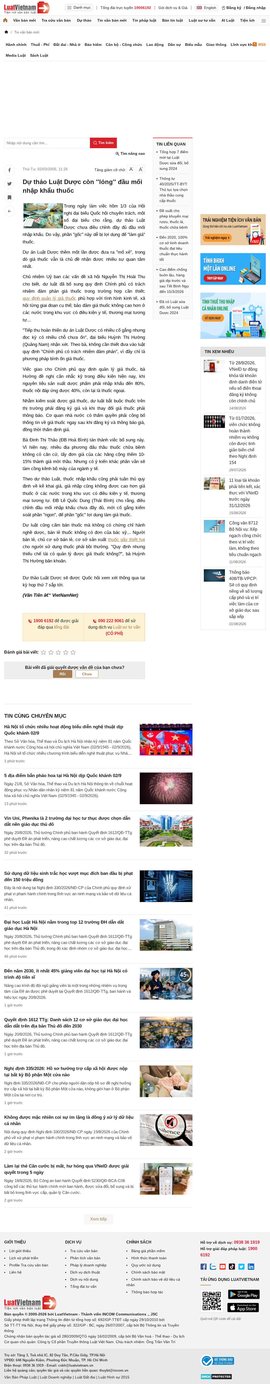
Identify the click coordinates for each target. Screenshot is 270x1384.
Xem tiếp (98, 1219)
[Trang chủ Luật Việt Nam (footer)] (30, 1308)
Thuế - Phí (40, 44)
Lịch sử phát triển (23, 1258)
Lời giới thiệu (20, 1251)
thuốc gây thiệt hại (126, 539)
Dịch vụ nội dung (84, 1279)
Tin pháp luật (144, 20)
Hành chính (16, 44)
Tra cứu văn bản (56, 20)
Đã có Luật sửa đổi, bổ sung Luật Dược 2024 (174, 307)
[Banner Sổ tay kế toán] (233, 337)
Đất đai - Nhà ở (67, 44)
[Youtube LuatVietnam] (222, 1267)
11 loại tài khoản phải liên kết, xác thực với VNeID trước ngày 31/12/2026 (245, 493)
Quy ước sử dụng (146, 1265)
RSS (262, 44)
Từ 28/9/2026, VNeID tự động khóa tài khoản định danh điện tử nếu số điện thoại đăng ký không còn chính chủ (245, 382)
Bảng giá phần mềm (148, 1251)
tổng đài (61, 627)
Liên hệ (15, 1272)
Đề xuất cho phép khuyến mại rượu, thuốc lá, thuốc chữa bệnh (174, 219)
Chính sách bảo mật (148, 1272)
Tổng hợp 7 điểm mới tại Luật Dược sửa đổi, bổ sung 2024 (174, 160)
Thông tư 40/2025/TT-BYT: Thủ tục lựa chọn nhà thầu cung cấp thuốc (174, 189)
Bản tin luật (172, 20)
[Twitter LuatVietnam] (241, 1267)
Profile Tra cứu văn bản (28, 1265)
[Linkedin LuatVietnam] (251, 1267)
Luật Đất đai (85, 1377)
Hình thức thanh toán (149, 1258)
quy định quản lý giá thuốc (49, 298)
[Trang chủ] (5, 20)
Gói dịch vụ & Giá (172, 8)
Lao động (155, 44)
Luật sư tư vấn (202, 20)
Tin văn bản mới (112, 20)
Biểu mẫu (193, 44)
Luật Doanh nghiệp (56, 1377)
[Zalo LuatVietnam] (213, 1267)
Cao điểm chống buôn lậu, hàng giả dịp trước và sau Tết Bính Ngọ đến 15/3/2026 (174, 280)
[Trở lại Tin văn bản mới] (9, 211)
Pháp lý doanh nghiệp (88, 1265)
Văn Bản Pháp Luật (20, 1377)
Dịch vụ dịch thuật (85, 1272)
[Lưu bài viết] (9, 197)
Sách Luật (39, 55)
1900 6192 (43, 621)
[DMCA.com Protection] (216, 1378)
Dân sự (174, 44)
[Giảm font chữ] (131, 169)
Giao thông (216, 44)
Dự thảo (84, 20)
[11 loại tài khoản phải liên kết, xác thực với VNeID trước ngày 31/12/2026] (214, 483)
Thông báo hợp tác (147, 1292)
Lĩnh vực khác (244, 44)
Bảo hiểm (93, 44)
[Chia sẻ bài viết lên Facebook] (9, 170)
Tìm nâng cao (132, 153)
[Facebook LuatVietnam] (203, 1267)
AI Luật (227, 20)
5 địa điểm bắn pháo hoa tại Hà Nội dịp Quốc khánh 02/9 (62, 775)
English (210, 8)
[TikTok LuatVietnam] (232, 1267)
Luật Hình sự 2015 (113, 1377)
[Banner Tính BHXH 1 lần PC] (233, 283)
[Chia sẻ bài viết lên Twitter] (9, 184)
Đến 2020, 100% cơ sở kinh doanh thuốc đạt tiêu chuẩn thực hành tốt (174, 248)
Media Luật (16, 55)
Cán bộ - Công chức (124, 44)
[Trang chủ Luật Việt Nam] (27, 7)
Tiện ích (247, 20)
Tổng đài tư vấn (83, 1286)
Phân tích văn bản (85, 1258)
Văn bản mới (24, 20)
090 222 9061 (111, 621)
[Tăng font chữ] (141, 169)
